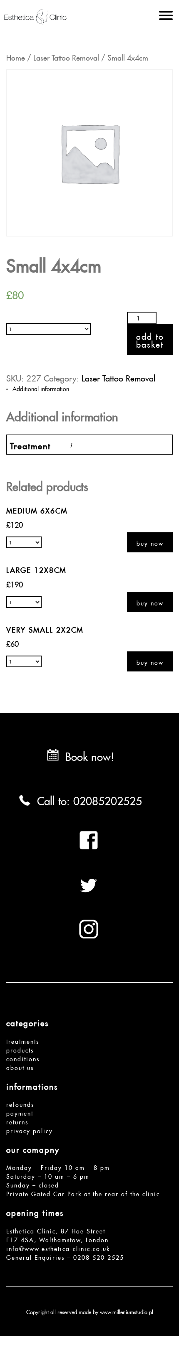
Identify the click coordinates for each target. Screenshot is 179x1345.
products (20, 1049)
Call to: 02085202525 (89, 799)
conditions (23, 1058)
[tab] (92, 388)
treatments (22, 1040)
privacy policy (29, 1129)
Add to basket (150, 339)
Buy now (150, 542)
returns (17, 1121)
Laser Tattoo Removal (66, 56)
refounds (20, 1103)
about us (20, 1066)
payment (19, 1112)
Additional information (40, 387)
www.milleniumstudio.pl (126, 1311)
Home (15, 56)
